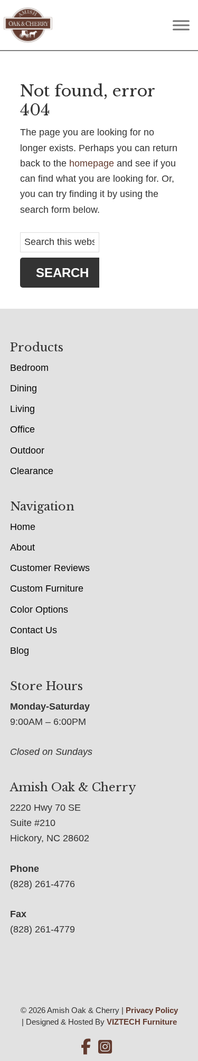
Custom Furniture (46, 588)
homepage (91, 163)
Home (22, 527)
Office (22, 429)
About (22, 547)
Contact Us (33, 630)
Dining (23, 388)
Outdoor (27, 450)
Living (22, 409)
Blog (19, 650)
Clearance (31, 471)
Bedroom (29, 367)
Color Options (39, 609)
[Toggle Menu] (181, 25)
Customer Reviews (50, 568)
